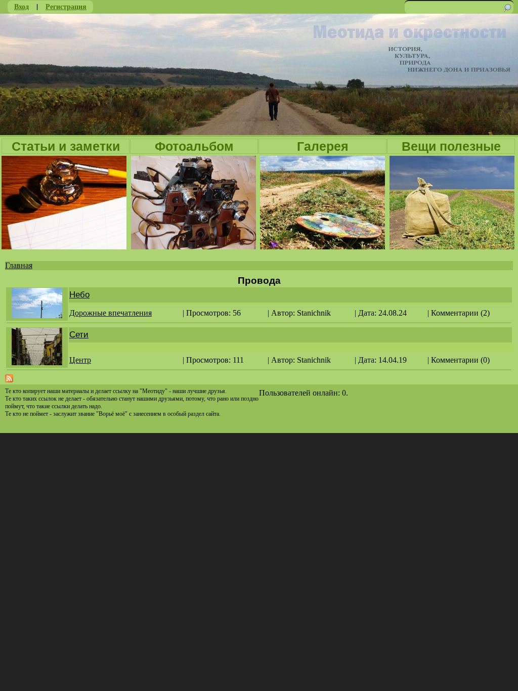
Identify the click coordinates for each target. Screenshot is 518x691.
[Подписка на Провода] (9, 379)
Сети (79, 334)
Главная (18, 265)
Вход (21, 6)
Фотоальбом (194, 146)
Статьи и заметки (66, 146)
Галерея (323, 146)
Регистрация (66, 6)
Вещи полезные (451, 146)
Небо (79, 294)
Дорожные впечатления (110, 313)
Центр (80, 360)
